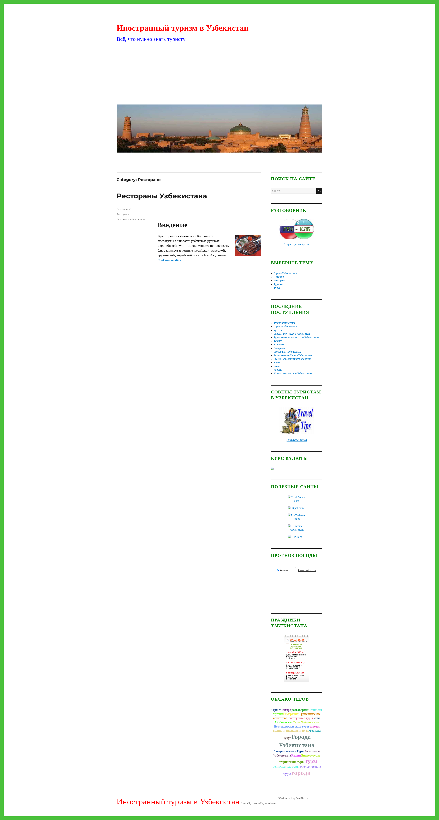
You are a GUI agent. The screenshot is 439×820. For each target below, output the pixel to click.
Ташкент (279, 344)
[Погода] (282, 570)
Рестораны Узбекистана (162, 196)
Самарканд (280, 348)
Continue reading (169, 260)
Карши (278, 369)
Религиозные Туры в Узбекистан (293, 355)
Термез (278, 341)
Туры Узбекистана (284, 323)
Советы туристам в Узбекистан (292, 333)
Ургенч (278, 330)
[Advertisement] (220, 76)
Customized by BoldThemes (294, 798)
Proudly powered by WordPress (260, 803)
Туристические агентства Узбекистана (296, 337)
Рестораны (123, 214)
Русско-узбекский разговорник (292, 359)
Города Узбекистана (285, 273)
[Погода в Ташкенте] (297, 566)
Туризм (278, 284)
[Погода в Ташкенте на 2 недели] (307, 570)
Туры (277, 287)
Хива (277, 366)
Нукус (277, 362)
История (279, 277)
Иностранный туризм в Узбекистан (183, 27)
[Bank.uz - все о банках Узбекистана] (296, 468)
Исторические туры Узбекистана (293, 373)
